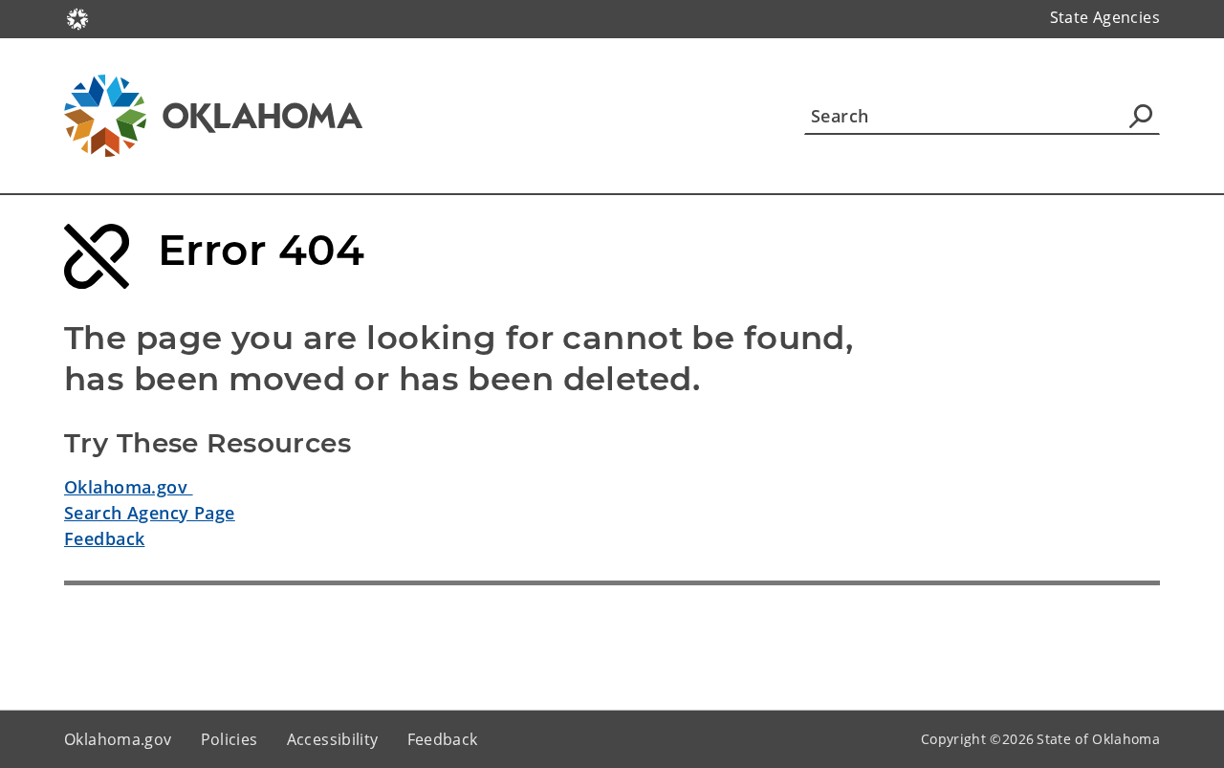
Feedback (104, 538)
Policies (229, 739)
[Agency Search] (1141, 116)
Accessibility (333, 739)
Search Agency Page (149, 512)
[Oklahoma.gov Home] (77, 17)
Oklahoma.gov (128, 486)
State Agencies (1105, 17)
